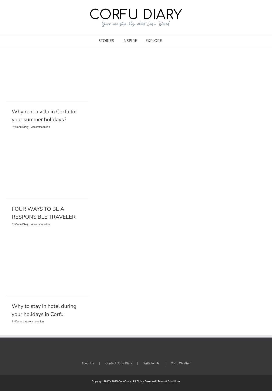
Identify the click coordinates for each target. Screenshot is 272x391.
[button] (171, 40)
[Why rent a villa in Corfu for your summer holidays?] (47, 73)
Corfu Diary (21, 126)
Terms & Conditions (169, 381)
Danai (18, 321)
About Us (88, 363)
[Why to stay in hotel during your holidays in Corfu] (47, 268)
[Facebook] (121, 349)
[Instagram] (144, 349)
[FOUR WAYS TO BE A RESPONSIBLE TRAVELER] (47, 171)
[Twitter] (128, 349)
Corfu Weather (181, 363)
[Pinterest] (151, 349)
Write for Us (151, 363)
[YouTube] (136, 349)
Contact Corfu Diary (118, 363)
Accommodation (40, 126)
